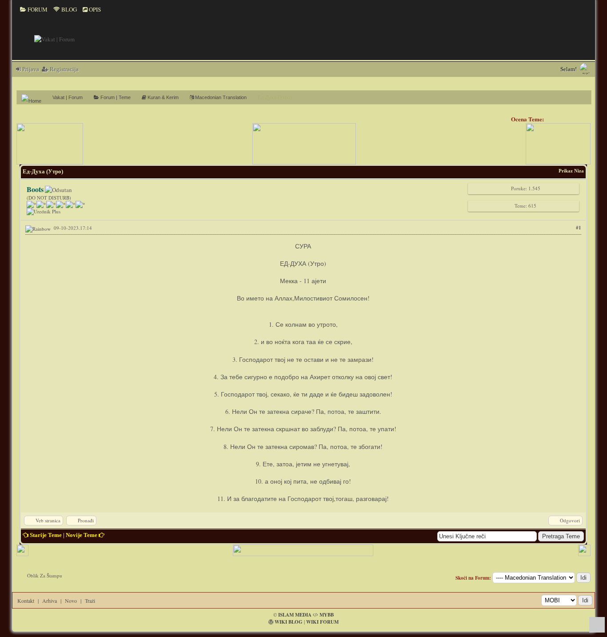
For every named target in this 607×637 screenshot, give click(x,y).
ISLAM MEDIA (294, 614)
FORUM (37, 9)
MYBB (326, 614)
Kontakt (25, 600)
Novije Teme (81, 535)
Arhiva (49, 600)
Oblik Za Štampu (44, 575)
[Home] (34, 97)
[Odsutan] (58, 190)
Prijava (30, 69)
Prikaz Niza (571, 170)
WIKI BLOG (289, 621)
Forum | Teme (115, 97)
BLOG (68, 9)
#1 (578, 227)
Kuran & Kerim (162, 97)
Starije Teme (46, 535)
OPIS (94, 9)
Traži (90, 600)
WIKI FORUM (322, 621)
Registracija (63, 69)
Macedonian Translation (220, 97)
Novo (71, 600)
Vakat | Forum (67, 97)
